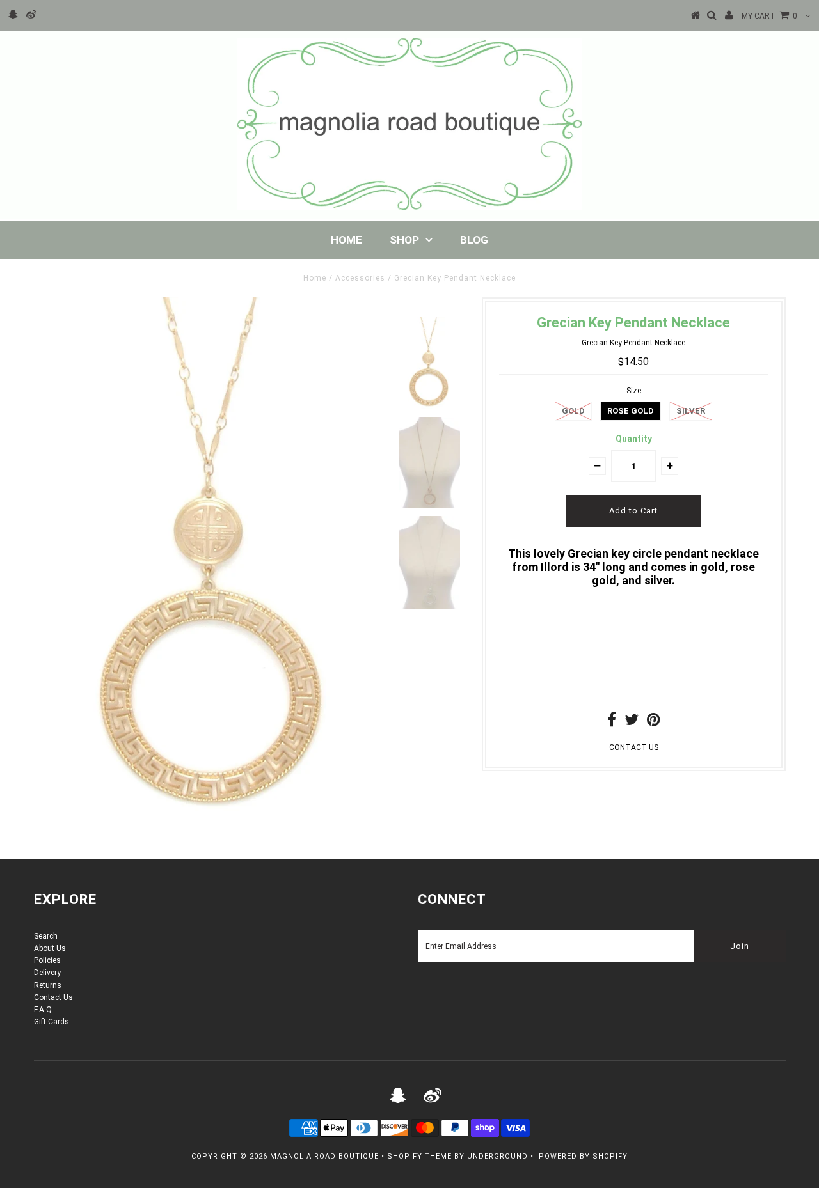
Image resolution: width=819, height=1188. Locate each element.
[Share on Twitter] (631, 722)
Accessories (360, 278)
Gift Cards (51, 1021)
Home (346, 239)
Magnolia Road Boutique (324, 1156)
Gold (573, 411)
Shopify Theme (419, 1156)
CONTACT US (633, 747)
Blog (474, 239)
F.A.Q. (44, 1009)
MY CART (769, 16)
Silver (690, 411)
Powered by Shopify (583, 1156)
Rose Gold (630, 411)
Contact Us (53, 997)
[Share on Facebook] (611, 722)
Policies (47, 960)
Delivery (47, 972)
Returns (47, 985)
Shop (404, 239)
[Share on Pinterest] (653, 722)
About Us (50, 948)
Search (46, 936)
